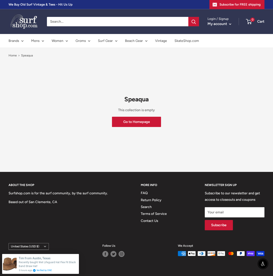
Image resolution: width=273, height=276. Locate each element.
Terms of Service (154, 214)
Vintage (161, 41)
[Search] (193, 21)
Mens (35, 41)
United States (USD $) (25, 246)
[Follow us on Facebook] (105, 254)
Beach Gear (134, 41)
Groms (81, 41)
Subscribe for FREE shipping (240, 4)
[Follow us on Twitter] (113, 254)
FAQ (144, 193)
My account (218, 24)
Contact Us (149, 221)
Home (13, 55)
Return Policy (151, 200)
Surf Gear (105, 41)
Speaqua (27, 55)
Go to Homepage (136, 122)
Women (57, 41)
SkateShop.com (186, 41)
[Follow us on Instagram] (122, 254)
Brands (14, 41)
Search (146, 207)
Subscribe (219, 225)
